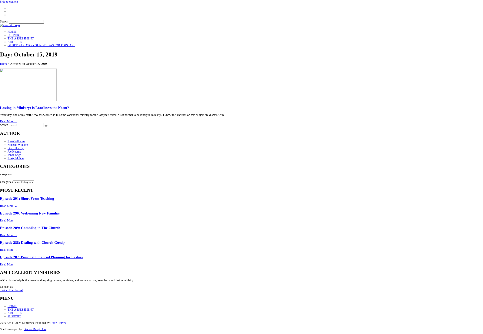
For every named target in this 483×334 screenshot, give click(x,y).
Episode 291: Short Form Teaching (27, 199)
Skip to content (9, 1)
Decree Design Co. (35, 329)
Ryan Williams (16, 141)
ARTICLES (15, 41)
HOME (12, 31)
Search (4, 21)
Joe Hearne (14, 151)
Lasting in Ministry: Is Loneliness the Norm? (35, 108)
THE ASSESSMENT (21, 38)
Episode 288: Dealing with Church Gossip (32, 243)
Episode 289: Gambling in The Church (30, 228)
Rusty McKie (16, 158)
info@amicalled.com (26, 286)
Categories (6, 182)
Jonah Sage (14, 155)
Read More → (8, 121)
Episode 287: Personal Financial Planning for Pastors (41, 257)
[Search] (46, 126)
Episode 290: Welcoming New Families (30, 213)
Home (3, 63)
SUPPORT (14, 35)
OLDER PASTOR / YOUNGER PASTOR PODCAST (41, 45)
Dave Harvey (16, 148)
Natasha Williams (18, 144)
